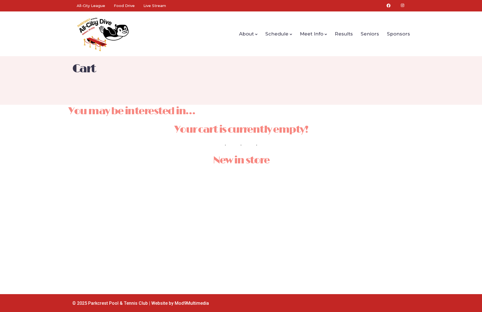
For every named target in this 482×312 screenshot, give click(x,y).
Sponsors (398, 34)
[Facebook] (388, 5)
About (246, 34)
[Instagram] (402, 5)
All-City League (91, 5)
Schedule (276, 34)
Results (344, 34)
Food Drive (124, 5)
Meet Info (311, 34)
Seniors (370, 34)
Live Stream (154, 5)
